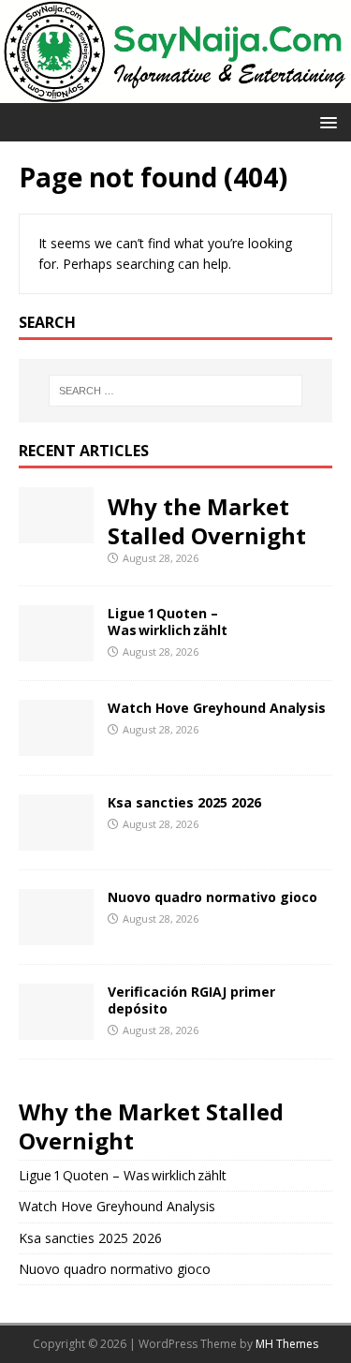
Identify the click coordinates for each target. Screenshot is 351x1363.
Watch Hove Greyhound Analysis (217, 708)
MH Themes (287, 1344)
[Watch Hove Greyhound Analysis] (56, 744)
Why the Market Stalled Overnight (207, 521)
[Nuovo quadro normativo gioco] (56, 933)
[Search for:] (176, 391)
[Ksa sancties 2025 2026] (56, 839)
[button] (325, 121)
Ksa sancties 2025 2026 (184, 802)
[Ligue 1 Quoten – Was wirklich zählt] (56, 650)
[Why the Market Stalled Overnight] (56, 532)
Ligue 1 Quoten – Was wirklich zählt (167, 621)
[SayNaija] (175, 92)
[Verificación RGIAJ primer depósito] (56, 1028)
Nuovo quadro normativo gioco (212, 897)
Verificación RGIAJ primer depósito (191, 1000)
